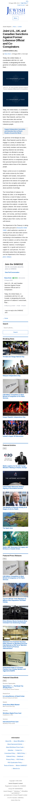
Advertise (10, 750)
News (14, 26)
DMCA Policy (21, 753)
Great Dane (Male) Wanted (11, 704)
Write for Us (16, 768)
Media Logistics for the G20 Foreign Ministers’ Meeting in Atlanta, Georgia (15, 466)
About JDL (8, 741)
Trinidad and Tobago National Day (13, 356)
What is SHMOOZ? (21, 765)
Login (27, 5)
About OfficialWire (19, 741)
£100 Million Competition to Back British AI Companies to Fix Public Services (14, 396)
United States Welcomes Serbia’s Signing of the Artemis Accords (13, 487)
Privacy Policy (10, 759)
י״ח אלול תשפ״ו (24, 3)
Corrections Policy (9, 753)
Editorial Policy (10, 756)
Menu (15, 18)
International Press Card (10, 722)
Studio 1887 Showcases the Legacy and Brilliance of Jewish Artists (15, 548)
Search (15, 332)
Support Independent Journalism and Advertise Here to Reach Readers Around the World (14, 131)
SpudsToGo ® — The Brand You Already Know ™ (13, 686)
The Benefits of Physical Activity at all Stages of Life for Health (15, 508)
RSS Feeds (20, 759)
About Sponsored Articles (14, 744)
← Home (5, 318)
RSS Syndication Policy (15, 762)
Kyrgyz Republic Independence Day (14, 417)
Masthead (20, 756)
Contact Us (18, 750)
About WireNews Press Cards (15, 747)
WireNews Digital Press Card (12, 713)
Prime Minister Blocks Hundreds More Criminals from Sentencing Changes (15, 622)
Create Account (21, 5)
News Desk (7, 54)
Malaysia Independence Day (11, 375)
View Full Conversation (12, 272)
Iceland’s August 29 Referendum (13, 436)
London (20, 26)
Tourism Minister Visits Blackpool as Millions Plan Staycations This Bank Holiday (14, 600)
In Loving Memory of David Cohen (13, 696)
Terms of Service (9, 765)
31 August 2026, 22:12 (14, 3)
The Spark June (8, 528)
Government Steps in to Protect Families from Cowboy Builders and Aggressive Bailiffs (14, 669)
